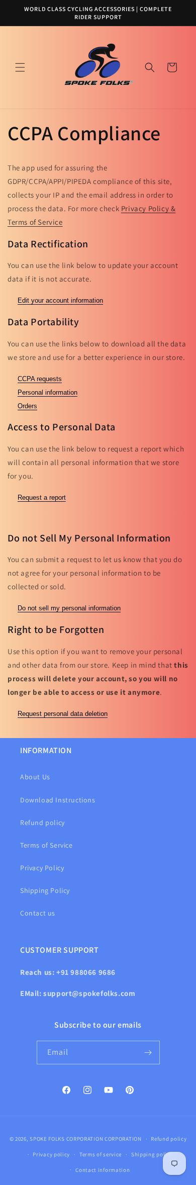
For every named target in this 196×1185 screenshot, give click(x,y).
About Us (35, 776)
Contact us (37, 913)
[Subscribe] (148, 1052)
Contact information (102, 1169)
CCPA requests (40, 379)
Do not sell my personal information (69, 608)
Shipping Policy (45, 890)
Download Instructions (57, 799)
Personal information (47, 392)
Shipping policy (152, 1154)
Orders (27, 406)
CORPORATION (123, 1138)
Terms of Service (46, 845)
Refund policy (42, 822)
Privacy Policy (42, 867)
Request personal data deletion (63, 713)
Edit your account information (60, 300)
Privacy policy (51, 1154)
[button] (20, 67)
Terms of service (100, 1154)
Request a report (42, 497)
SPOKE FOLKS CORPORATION (66, 1138)
